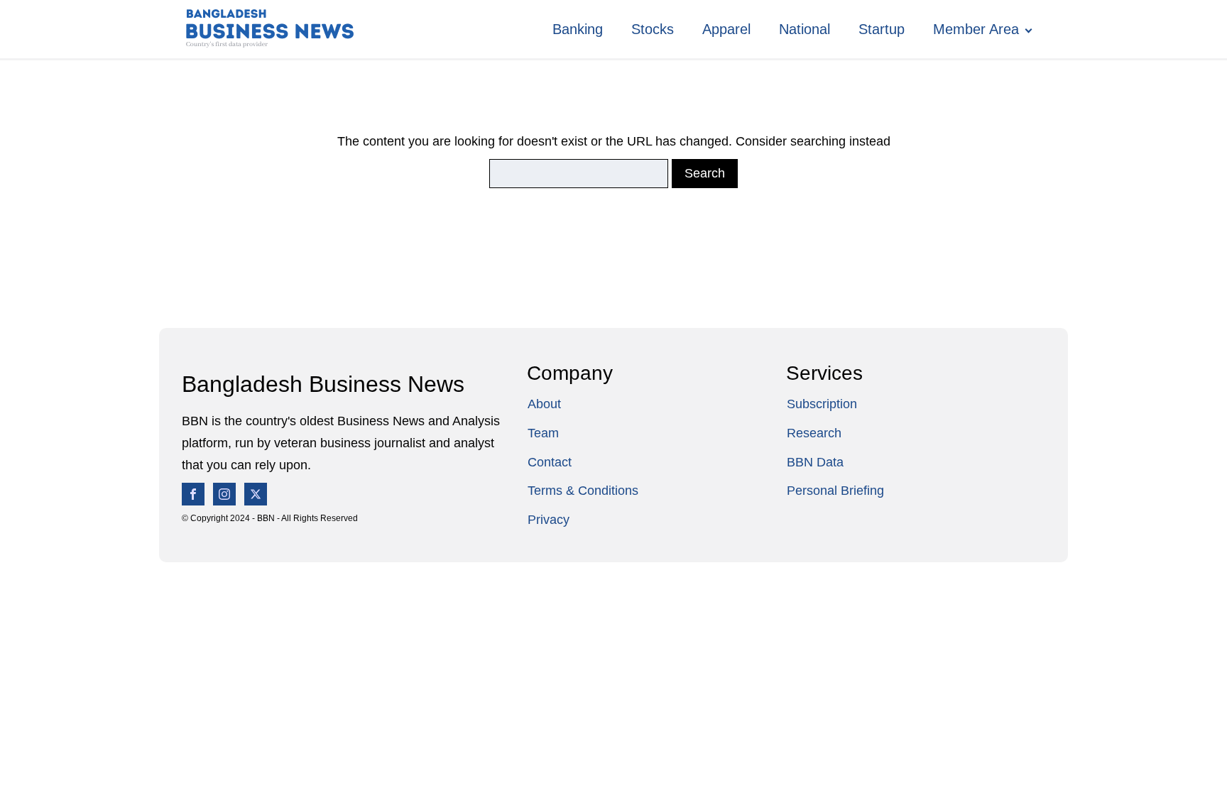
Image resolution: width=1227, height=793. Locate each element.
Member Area (976, 29)
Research (814, 433)
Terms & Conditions (583, 490)
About (544, 404)
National (804, 29)
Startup (881, 29)
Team (543, 433)
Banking (577, 29)
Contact (550, 462)
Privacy (548, 520)
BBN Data (815, 462)
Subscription (822, 404)
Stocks (652, 29)
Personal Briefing (835, 490)
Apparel (726, 29)
